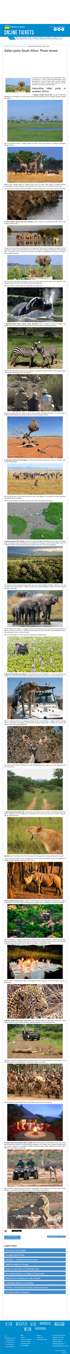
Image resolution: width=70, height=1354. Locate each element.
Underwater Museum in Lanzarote (19, 1282)
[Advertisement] (35, 12)
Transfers (34, 38)
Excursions (46, 38)
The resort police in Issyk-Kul (17, 1292)
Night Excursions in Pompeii (17, 1264)
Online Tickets (8, 46)
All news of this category (12, 1238)
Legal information (26, 1343)
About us (23, 1337)
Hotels (24, 38)
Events (40, 38)
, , (58, 1343)
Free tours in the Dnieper (15, 1250)
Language (55, 27)
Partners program (26, 1341)
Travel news (16, 46)
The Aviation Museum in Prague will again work (24, 1273)
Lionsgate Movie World (14, 1255)
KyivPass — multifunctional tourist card (21, 1259)
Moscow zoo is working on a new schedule (23, 1278)
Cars (29, 38)
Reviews (39, 1335)
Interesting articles (42, 1339)
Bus (20, 38)
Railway (12, 38)
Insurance (53, 38)
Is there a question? (26, 1339)
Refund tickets (25, 1345)
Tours (59, 38)
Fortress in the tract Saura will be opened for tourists (26, 1287)
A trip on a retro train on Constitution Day (22, 1268)
